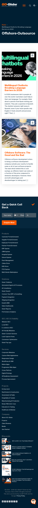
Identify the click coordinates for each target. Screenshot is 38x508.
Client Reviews (6, 423)
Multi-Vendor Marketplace (10, 272)
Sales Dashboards (7, 306)
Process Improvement (8, 379)
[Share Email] (17, 502)
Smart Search (6, 291)
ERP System (5, 248)
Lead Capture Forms (8, 336)
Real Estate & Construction (10, 392)
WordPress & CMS (7, 361)
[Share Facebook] (5, 502)
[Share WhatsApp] (12, 502)
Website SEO (6, 322)
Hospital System (7, 254)
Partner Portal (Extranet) (9, 245)
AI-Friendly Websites (8, 330)
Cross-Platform (6, 370)
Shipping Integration (8, 300)
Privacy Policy (21, 496)
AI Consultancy (6, 288)
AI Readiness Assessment (10, 376)
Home (4, 25)
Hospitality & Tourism (8, 398)
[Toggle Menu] (24, 5)
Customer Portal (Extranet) (10, 237)
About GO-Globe (7, 417)
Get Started (6, 429)
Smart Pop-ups (6, 342)
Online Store (6, 263)
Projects (4, 420)
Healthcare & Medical (8, 410)
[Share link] (14, 502)
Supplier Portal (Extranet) (10, 239)
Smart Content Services (9, 333)
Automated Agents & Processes (12, 285)
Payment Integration (8, 297)
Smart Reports (6, 309)
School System (6, 257)
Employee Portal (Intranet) (10, 242)
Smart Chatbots (7, 282)
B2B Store (5, 266)
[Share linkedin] (3, 502)
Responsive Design (8, 358)
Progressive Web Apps (9, 367)
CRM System (6, 251)
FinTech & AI (6, 389)
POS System (6, 269)
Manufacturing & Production (10, 401)
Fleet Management (8, 260)
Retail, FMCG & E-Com (9, 404)
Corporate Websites (8, 352)
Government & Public (8, 395)
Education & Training (8, 407)
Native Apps (6, 364)
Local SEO (5, 325)
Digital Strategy (7, 373)
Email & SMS (6, 303)
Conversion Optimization (9, 339)
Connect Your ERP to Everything (12, 294)
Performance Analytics (9, 312)
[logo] (10, 5)
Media (4, 426)
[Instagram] (7, 502)
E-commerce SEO (7, 327)
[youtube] (10, 502)
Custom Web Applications (10, 355)
